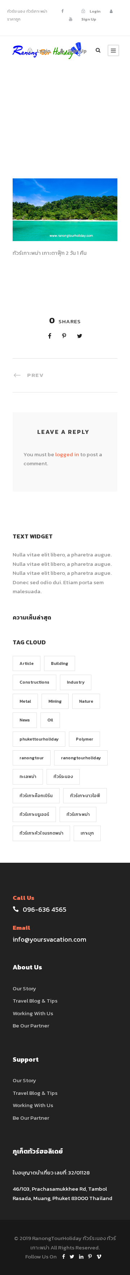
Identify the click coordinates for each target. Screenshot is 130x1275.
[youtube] (70, 19)
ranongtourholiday (81, 758)
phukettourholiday (39, 739)
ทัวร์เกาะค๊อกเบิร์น (36, 795)
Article (27, 663)
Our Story (24, 988)
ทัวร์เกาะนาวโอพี (85, 795)
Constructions (34, 682)
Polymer (84, 739)
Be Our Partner (31, 1025)
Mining (55, 701)
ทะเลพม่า (28, 776)
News (25, 720)
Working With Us (33, 1013)
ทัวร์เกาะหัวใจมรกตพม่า (41, 833)
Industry (75, 682)
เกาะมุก (87, 833)
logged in (67, 454)
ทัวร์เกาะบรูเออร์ (34, 814)
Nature (86, 701)
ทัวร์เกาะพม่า (78, 814)
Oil (50, 720)
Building (59, 663)
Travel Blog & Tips (35, 1000)
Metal (25, 701)
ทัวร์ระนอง (63, 776)
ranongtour (32, 758)
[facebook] (62, 11)
